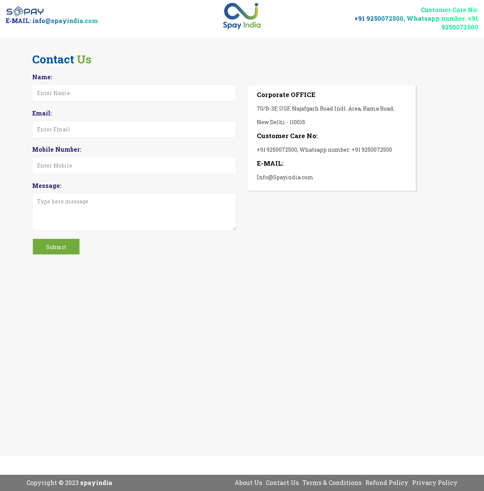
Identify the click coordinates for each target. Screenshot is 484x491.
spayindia (96, 482)
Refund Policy (386, 482)
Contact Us (282, 482)
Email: (42, 113)
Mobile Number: (56, 149)
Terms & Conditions (331, 482)
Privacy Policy (435, 482)
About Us (248, 482)
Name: (42, 77)
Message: (46, 185)
